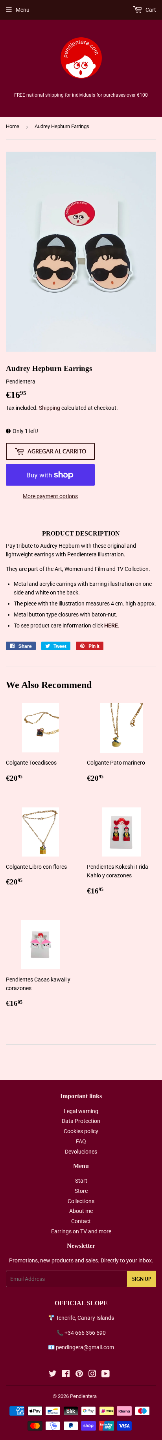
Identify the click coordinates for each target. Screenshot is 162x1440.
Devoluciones (81, 1151)
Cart (150, 10)
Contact (81, 1221)
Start (81, 1181)
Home (12, 126)
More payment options (50, 496)
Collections (81, 1201)
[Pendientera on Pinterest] (79, 1375)
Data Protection (81, 1121)
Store (81, 1191)
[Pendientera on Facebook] (66, 1375)
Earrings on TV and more (81, 1231)
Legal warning (81, 1111)
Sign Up (141, 1279)
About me (81, 1211)
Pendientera (83, 1396)
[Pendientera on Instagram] (92, 1375)
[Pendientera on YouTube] (105, 1375)
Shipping (49, 408)
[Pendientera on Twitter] (53, 1375)
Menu (22, 10)
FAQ (81, 1141)
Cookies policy (81, 1131)
